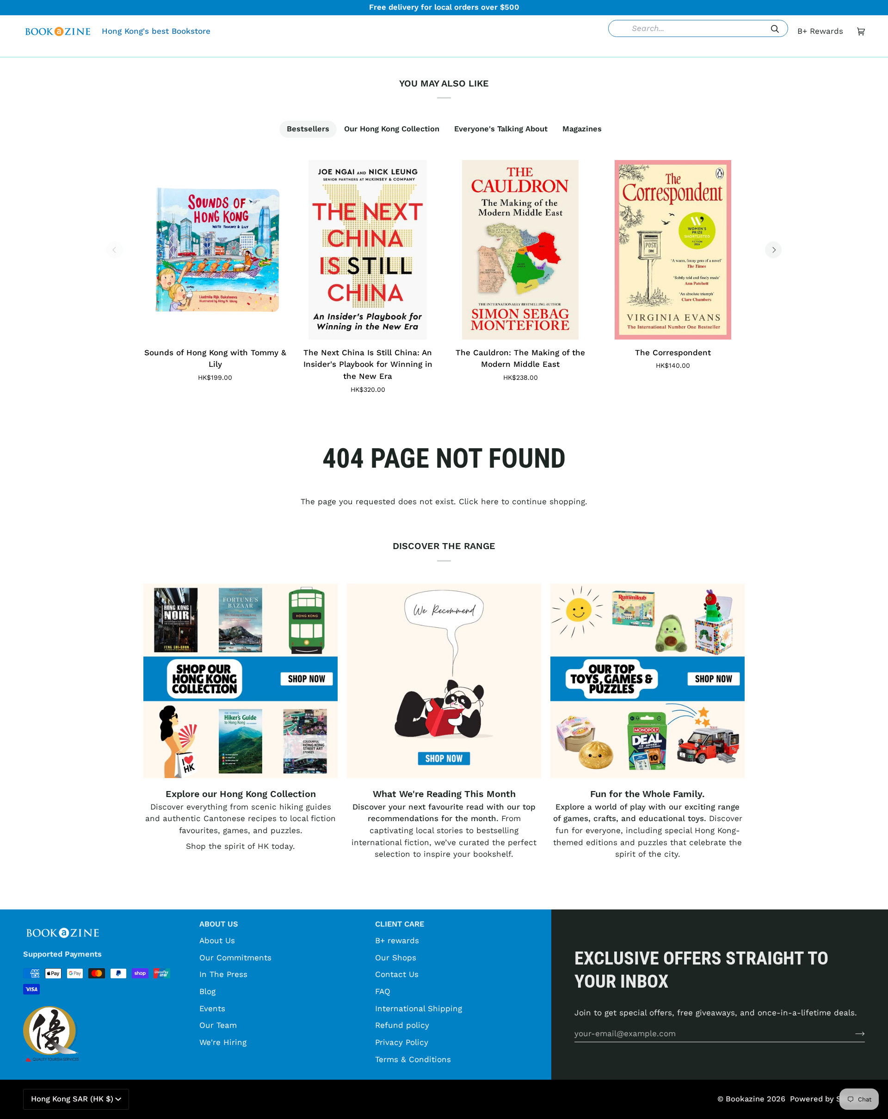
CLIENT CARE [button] (399, 924)
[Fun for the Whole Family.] (647, 681)
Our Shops (395, 957)
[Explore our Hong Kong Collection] (240, 681)
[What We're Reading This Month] (444, 681)
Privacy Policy (401, 1042)
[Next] (773, 249)
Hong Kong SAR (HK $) (72, 1098)
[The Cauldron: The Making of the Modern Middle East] (520, 250)
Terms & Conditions (413, 1059)
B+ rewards (397, 940)
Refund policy (402, 1025)
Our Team (218, 1025)
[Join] (852, 1033)
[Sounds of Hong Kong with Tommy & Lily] (215, 250)
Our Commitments (235, 957)
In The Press (223, 974)
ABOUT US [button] (218, 924)
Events (212, 1008)
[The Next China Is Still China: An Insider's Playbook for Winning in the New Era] (367, 250)
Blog (207, 991)
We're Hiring (223, 1042)
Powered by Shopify (827, 1098)
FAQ (382, 991)
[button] (302, 50)
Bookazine (745, 1098)
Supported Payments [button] (62, 954)
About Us (217, 940)
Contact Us (397, 974)
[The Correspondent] (673, 250)
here (490, 501)
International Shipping (418, 1008)
